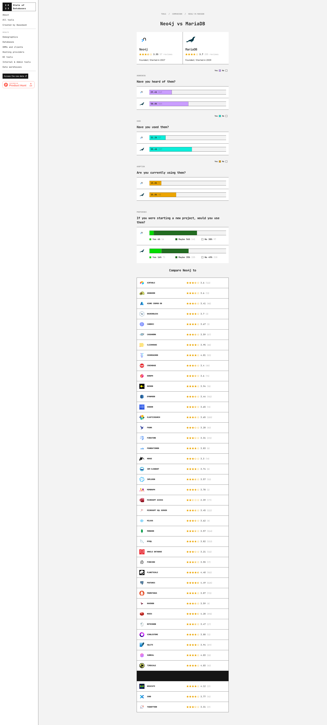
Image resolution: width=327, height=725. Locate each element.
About (6, 15)
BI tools (8, 57)
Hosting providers (13, 52)
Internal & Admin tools (17, 62)
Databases (8, 42)
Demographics (10, 37)
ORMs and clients (13, 47)
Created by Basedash (15, 25)
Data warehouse (11, 67)
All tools (8, 20)
